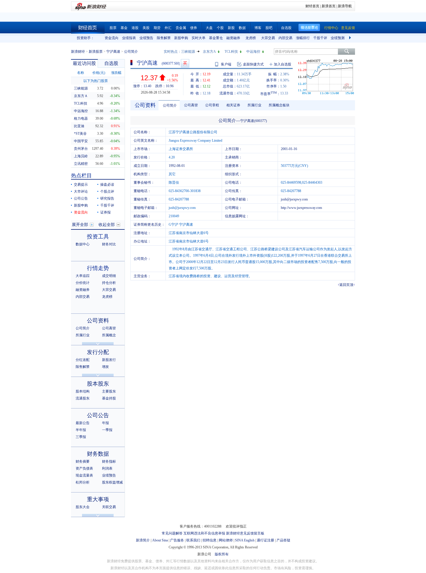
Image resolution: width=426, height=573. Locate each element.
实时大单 (198, 38)
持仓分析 (109, 283)
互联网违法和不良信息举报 (204, 533)
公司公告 (81, 198)
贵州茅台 (81, 149)
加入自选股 (282, 64)
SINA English (244, 540)
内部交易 (285, 38)
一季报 (107, 430)
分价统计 (83, 283)
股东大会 (83, 507)
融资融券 (233, 38)
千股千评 (320, 38)
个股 (220, 28)
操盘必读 (107, 185)
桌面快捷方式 (253, 64)
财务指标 (109, 461)
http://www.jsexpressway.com (301, 208)
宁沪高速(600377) (253, 121)
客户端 (226, 64)
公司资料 (98, 320)
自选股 (286, 28)
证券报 (105, 212)
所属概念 (109, 335)
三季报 (81, 437)
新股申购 (181, 38)
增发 (105, 367)
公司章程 (212, 105)
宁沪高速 (113, 52)
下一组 (350, 38)
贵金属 (181, 28)
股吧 (268, 28)
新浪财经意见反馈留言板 (245, 533)
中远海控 (253, 52)
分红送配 (83, 360)
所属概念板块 (279, 105)
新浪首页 (329, 6)
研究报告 (107, 198)
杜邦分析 (83, 482)
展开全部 (80, 224)
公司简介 (83, 328)
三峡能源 (188, 52)
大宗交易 (268, 38)
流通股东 (83, 398)
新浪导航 (345, 6)
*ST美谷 (80, 134)
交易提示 (81, 185)
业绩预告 (146, 38)
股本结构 (83, 391)
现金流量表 (84, 475)
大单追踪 (83, 276)
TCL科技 (231, 52)
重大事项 (98, 499)
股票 (113, 28)
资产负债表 (84, 468)
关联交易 (109, 507)
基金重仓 (216, 38)
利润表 (107, 468)
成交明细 (109, 276)
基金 (124, 28)
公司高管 (109, 328)
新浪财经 (78, 52)
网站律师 (226, 540)
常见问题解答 (172, 533)
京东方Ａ (81, 96)
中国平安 (81, 141)
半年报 (81, 430)
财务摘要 (83, 461)
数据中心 (83, 244)
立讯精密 (81, 164)
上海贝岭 (81, 156)
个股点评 (107, 191)
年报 (105, 423)
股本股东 (98, 384)
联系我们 (193, 540)
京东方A (209, 52)
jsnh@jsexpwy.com (294, 199)
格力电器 (81, 118)
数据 (242, 28)
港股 (135, 28)
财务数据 (98, 454)
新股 (231, 28)
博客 (257, 28)
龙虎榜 (250, 38)
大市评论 (81, 191)
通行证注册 (265, 540)
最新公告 (83, 423)
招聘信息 (209, 540)
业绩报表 (129, 38)
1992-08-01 (177, 166)
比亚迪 (79, 126)
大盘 (209, 28)
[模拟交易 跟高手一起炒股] (185, 63)
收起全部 (107, 224)
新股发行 (109, 360)
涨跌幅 (116, 73)
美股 (146, 28)
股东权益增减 (112, 482)
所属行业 (83, 335)
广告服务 (177, 540)
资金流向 (112, 38)
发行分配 (98, 352)
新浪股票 (96, 52)
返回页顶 (346, 285)
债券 (193, 28)
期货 (157, 28)
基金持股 (109, 398)
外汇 (168, 28)
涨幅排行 (303, 38)
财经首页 (312, 6)
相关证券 (233, 105)
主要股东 (109, 391)
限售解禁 (164, 38)
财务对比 (109, 244)
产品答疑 (283, 540)
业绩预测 (338, 38)
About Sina (160, 540)
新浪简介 (143, 540)
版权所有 (222, 554)
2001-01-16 (289, 149)
